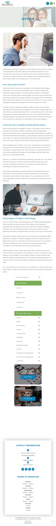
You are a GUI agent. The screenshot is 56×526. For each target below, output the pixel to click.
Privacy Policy (32, 519)
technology (19, 361)
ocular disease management (24, 357)
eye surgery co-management (25, 353)
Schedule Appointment (51, 3)
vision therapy (20, 325)
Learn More (28, 377)
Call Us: (47, 3)
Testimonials (20, 302)
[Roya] (28, 523)
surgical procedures (22, 345)
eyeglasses (19, 337)
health (18, 321)
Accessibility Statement (21, 519)
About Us (19, 288)
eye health (19, 341)
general (18, 318)
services (18, 329)
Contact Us (19, 307)
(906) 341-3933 (28, 460)
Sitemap (38, 519)
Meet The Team (20, 297)
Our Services (19, 293)
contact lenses (20, 333)
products (19, 349)
